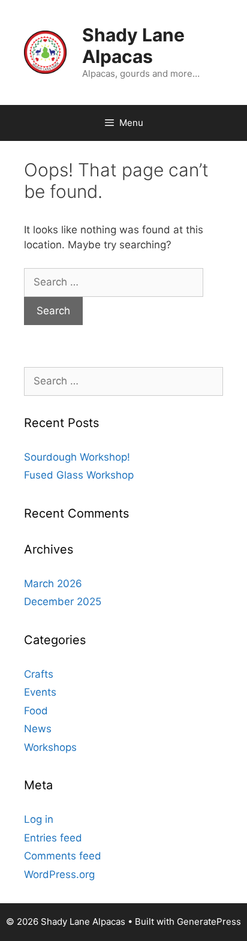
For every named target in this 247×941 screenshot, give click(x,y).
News (38, 729)
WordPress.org (59, 874)
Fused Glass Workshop (79, 475)
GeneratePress (209, 921)
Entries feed (53, 838)
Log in (38, 819)
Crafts (38, 674)
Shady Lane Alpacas (133, 45)
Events (40, 692)
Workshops (50, 747)
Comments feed (62, 856)
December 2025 (62, 602)
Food (36, 711)
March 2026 (53, 584)
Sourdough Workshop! (77, 457)
